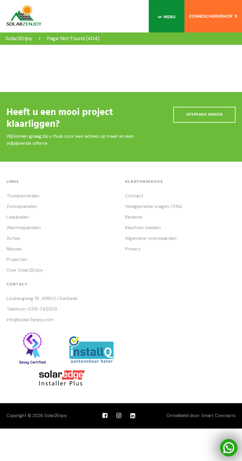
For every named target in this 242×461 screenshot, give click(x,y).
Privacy (133, 249)
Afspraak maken (204, 114)
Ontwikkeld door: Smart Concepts (201, 416)
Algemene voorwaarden (150, 238)
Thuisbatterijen (22, 195)
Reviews (133, 217)
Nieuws (14, 249)
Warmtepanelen (23, 227)
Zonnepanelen (21, 206)
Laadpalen (17, 217)
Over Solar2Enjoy (24, 270)
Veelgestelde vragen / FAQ (153, 206)
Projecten (16, 259)
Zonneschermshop (212, 16)
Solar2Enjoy (55, 416)
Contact (134, 195)
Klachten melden (143, 227)
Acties (13, 238)
